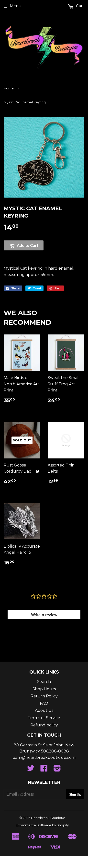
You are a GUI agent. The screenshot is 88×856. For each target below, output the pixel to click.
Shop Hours (44, 689)
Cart (79, 6)
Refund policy (44, 725)
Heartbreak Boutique (48, 818)
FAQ (44, 703)
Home (9, 88)
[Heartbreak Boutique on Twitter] (30, 769)
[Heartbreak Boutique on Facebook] (44, 769)
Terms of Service (44, 717)
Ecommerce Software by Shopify (42, 825)
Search (44, 681)
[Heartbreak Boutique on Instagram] (57, 769)
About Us (44, 710)
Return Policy (44, 696)
